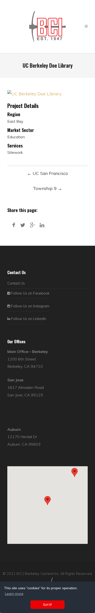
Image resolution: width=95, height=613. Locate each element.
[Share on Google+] (32, 225)
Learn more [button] (14, 593)
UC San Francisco (47, 173)
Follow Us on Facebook (29, 293)
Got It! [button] (47, 604)
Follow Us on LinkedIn (28, 319)
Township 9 (47, 188)
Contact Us (16, 283)
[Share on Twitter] (22, 225)
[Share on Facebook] (13, 225)
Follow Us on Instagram (29, 306)
